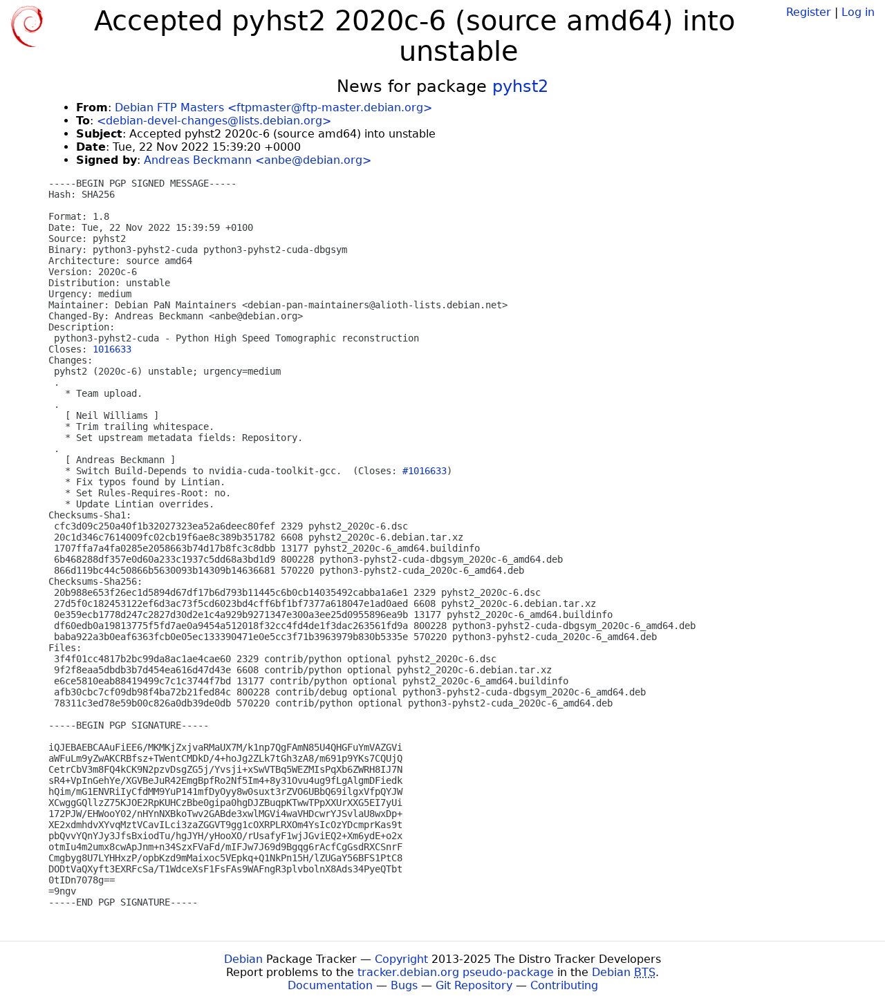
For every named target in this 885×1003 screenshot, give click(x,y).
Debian (243, 959)
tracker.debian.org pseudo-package (455, 972)
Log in (858, 12)
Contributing (564, 985)
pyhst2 (520, 86)
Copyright (401, 959)
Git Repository (474, 985)
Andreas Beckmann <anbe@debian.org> (257, 160)
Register (808, 12)
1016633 (112, 349)
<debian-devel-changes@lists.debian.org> (214, 120)
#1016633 (424, 470)
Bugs (404, 985)
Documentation (330, 985)
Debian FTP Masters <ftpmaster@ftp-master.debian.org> (273, 107)
